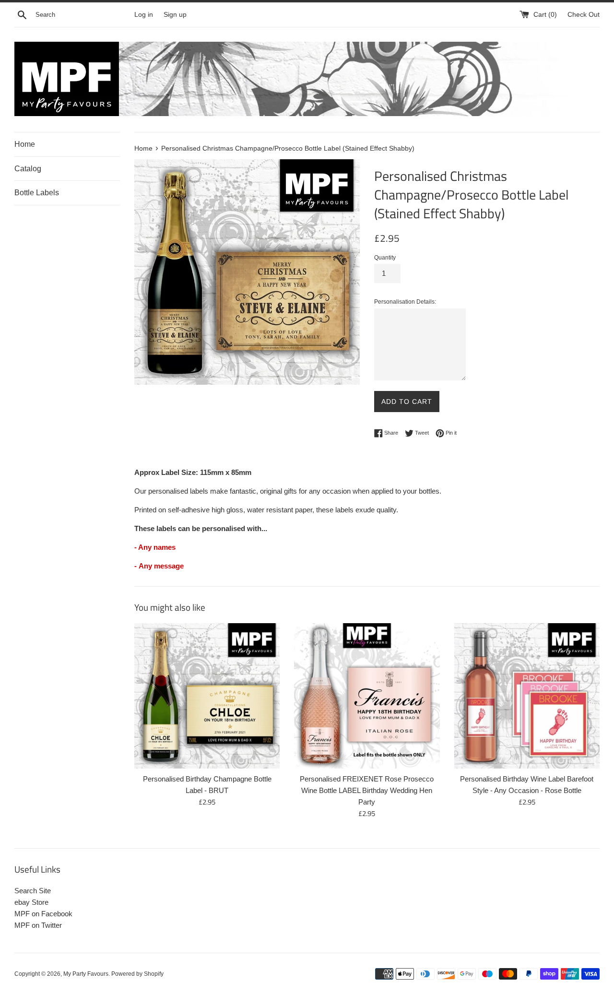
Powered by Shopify (137, 973)
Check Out (583, 14)
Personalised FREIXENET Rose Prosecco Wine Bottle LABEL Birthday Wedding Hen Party (367, 790)
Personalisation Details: (405, 301)
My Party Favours (85, 973)
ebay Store (31, 902)
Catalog (27, 169)
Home (24, 144)
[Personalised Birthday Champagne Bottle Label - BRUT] (207, 696)
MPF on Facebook (43, 914)
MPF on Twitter (38, 925)
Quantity (385, 257)
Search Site (32, 891)
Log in (143, 14)
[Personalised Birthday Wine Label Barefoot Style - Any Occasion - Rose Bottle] (527, 696)
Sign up (175, 14)
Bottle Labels (36, 193)
